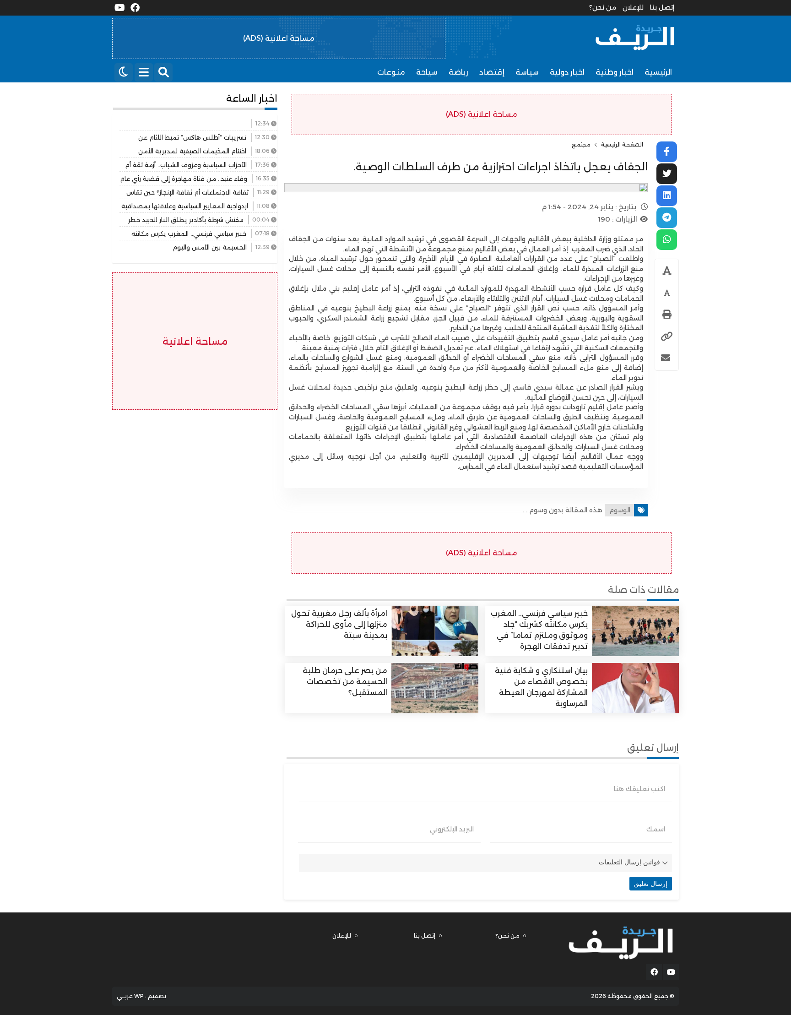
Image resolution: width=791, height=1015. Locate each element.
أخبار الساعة (251, 98)
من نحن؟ (602, 7)
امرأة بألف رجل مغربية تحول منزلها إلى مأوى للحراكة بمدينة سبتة (339, 624)
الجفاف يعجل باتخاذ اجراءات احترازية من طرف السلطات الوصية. (500, 167)
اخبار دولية (567, 72)
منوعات (391, 72)
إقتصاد (491, 72)
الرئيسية (658, 72)
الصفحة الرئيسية (622, 144)
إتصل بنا (662, 7)
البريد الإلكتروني (452, 829)
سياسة (527, 72)
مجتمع (581, 144)
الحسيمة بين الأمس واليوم (210, 247)
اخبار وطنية (615, 72)
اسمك (655, 829)
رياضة (458, 72)
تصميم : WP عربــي (141, 996)
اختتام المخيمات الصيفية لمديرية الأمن (192, 151)
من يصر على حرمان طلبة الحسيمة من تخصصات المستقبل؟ (345, 681)
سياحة (427, 72)
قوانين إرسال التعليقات (629, 862)
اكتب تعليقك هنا (639, 789)
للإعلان (633, 7)
